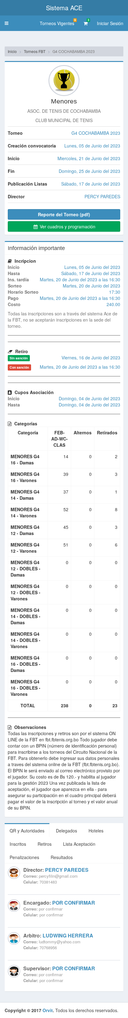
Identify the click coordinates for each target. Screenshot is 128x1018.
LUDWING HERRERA (68, 935)
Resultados (62, 857)
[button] (6, 23)
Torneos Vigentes (58, 22)
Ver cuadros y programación (67, 226)
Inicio (12, 51)
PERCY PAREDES (67, 869)
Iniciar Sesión (110, 23)
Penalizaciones (24, 857)
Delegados (66, 830)
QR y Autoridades (27, 830)
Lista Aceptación (79, 844)
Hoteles (96, 830)
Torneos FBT (34, 51)
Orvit (48, 1010)
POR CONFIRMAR (73, 902)
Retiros (45, 844)
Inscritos (18, 844)
